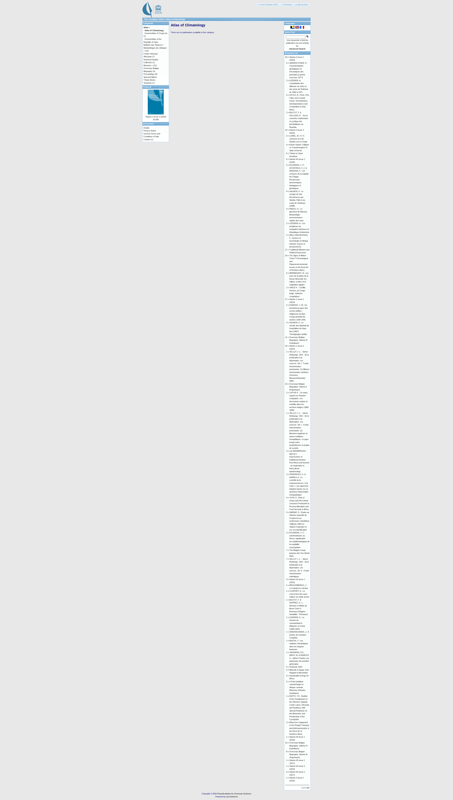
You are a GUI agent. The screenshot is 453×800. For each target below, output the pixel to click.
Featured (147, 87)
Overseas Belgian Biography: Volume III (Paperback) (298, 754)
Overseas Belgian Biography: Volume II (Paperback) (298, 387)
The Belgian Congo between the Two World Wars (299, 553)
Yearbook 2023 (295, 667)
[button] (268, 5)
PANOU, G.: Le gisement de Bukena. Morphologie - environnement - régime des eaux (298, 215)
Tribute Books (150, 80)
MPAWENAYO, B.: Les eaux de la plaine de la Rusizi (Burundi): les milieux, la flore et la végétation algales (299, 279)
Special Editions (150, 77)
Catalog (153, 19)
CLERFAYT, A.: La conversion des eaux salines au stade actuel (299, 594)
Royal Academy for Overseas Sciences (234, 794)
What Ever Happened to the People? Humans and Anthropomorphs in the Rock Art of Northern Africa (299, 728)
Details (146, 128)
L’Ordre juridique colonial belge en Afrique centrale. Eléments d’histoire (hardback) (297, 687)
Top (146, 19)
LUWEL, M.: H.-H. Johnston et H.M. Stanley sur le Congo (298, 139)
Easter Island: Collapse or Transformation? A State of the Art (299, 148)
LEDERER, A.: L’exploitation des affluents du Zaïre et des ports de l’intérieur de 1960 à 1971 (298, 86)
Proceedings (149, 74)
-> (147, 27)
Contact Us (148, 139)
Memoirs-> (148, 65)
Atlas (161, 19)
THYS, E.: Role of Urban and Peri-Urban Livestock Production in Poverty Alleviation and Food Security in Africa (299, 503)
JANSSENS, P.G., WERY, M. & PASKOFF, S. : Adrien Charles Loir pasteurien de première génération (299, 658)
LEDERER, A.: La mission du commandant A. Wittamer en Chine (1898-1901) (297, 623)
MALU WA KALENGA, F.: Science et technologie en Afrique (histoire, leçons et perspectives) (298, 241)
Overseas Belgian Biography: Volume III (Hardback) (298, 340)
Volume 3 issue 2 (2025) (155, 117)
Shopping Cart (291, 53)
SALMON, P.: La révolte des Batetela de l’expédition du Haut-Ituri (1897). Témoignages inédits (299, 328)
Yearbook (148, 83)
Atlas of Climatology (175, 19)
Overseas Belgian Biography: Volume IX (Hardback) (298, 746)
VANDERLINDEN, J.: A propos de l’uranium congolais (299, 635)
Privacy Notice (150, 131)
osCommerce (232, 797)
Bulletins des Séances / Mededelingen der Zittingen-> (155, 48)
